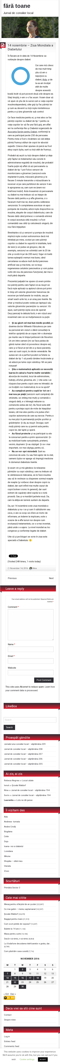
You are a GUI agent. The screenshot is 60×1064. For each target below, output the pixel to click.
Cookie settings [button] (27, 1059)
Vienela (7, 866)
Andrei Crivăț (10, 826)
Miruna (7, 856)
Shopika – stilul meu (13, 861)
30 (22, 986)
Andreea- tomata (12, 821)
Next (51, 578)
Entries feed (9, 1041)
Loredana (8, 851)
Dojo (6, 841)
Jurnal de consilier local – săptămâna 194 (30, 790)
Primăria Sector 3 (12, 887)
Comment (13, 607)
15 (15, 978)
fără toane (16, 6)
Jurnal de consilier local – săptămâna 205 (23, 764)
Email (11, 656)
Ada (6, 817)
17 (30, 978)
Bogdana (8, 831)
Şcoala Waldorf (19, 785)
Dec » (13, 994)
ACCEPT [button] (43, 1059)
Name (11, 644)
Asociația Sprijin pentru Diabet (22, 131)
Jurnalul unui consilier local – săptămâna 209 (25, 744)
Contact (7, 1015)
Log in (7, 1036)
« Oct (6, 994)
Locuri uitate (27, 780)
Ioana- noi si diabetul (13, 846)
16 (22, 978)
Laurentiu (9, 800)
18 (37, 978)
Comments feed (11, 1046)
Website (12, 667)
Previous (12, 578)
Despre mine (10, 1020)
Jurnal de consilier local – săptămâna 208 (23, 749)
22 (15, 982)
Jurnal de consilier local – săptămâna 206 (23, 759)
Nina (35, 568)
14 (7, 978)
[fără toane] (30, 27)
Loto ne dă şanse (24, 800)
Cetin (6, 836)
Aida (44, 79)
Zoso (6, 871)
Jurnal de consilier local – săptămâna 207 (23, 754)
